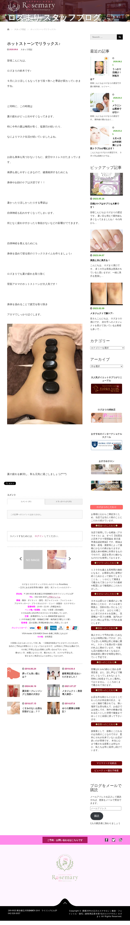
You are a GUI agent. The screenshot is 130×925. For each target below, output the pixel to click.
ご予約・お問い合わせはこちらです (65, 840)
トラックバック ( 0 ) (64, 501)
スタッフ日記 (26, 49)
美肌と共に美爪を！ (100, 260)
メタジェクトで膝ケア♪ (102, 313)
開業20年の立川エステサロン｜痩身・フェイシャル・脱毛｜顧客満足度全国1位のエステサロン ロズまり (95, 913)
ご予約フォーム (53, 597)
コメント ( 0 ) (26, 501)
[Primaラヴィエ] (106, 418)
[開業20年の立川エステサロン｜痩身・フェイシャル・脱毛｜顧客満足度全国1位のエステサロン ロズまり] (31, 5)
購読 (96, 816)
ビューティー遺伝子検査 (106, 770)
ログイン (39, 536)
